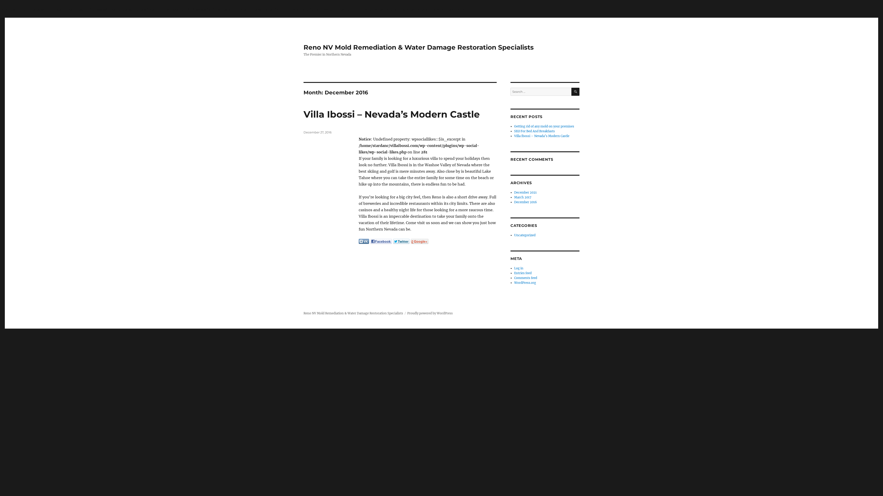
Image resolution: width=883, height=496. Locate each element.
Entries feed (523, 273)
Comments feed (525, 278)
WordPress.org (525, 283)
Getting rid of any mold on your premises (544, 126)
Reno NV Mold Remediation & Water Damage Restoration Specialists (419, 47)
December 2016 (525, 202)
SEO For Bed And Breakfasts (534, 131)
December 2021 (525, 192)
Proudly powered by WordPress (430, 313)
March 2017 (522, 197)
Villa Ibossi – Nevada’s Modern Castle (392, 114)
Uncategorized (525, 235)
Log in (518, 268)
